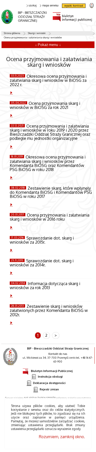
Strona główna (12, 33)
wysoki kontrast (73, 5)
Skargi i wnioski (37, 33)
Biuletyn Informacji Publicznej (52, 370)
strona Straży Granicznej (91, 5)
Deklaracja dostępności (49, 383)
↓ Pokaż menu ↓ (48, 44)
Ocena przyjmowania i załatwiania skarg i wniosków (33, 37)
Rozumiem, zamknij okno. (62, 436)
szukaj (33, 5)
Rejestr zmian (49, 389)
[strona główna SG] (10, 360)
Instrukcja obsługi (50, 376)
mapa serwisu (50, 5)
